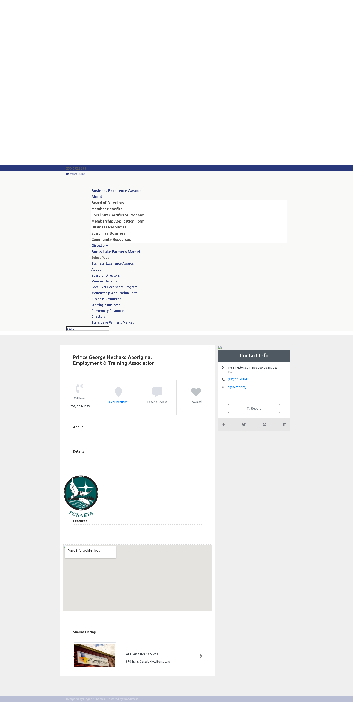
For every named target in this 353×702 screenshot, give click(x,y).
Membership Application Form (117, 221)
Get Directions (118, 401)
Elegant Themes (94, 699)
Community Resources (111, 239)
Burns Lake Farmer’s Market (116, 251)
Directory (98, 316)
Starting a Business (108, 233)
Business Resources (108, 227)
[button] (74, 656)
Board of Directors (107, 202)
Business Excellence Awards (116, 190)
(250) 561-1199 (237, 379)
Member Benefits (106, 209)
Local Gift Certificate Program (117, 215)
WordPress (130, 699)
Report (255, 408)
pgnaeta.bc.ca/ (237, 387)
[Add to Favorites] (196, 395)
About (96, 269)
